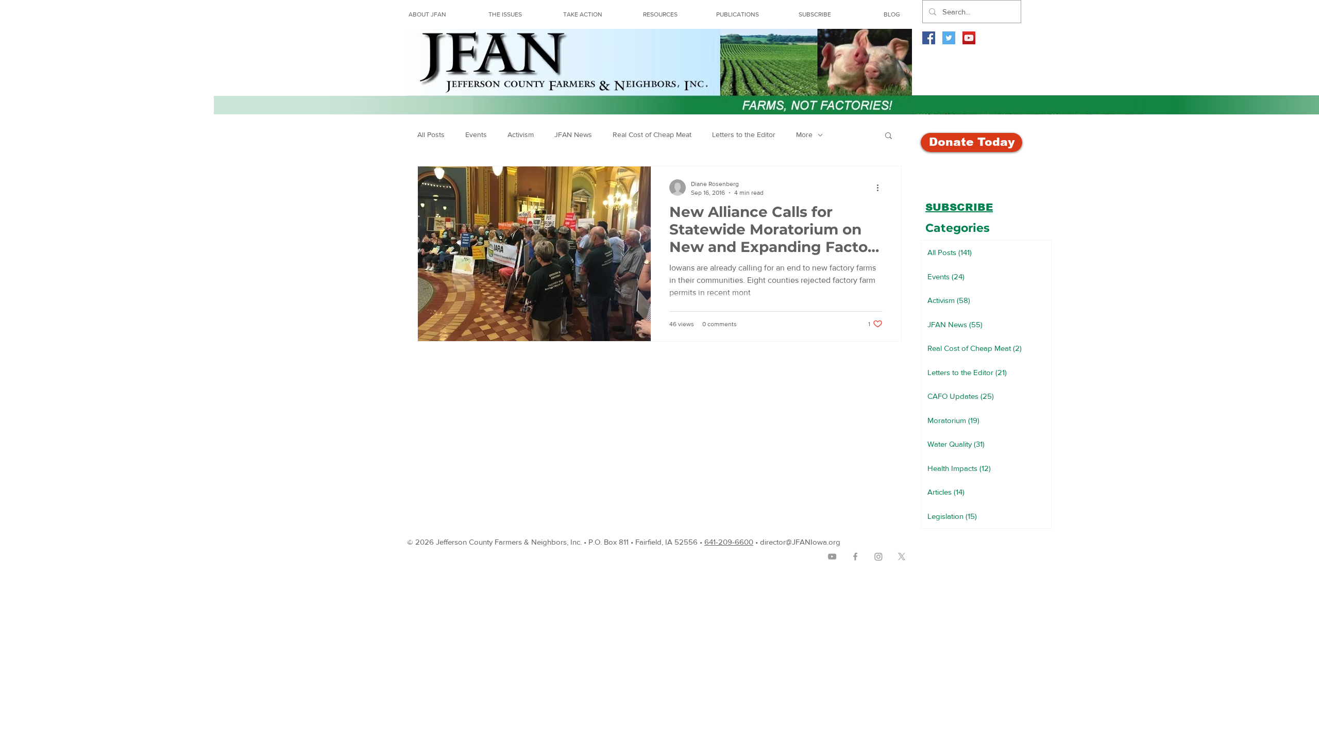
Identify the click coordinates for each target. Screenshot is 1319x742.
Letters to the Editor (743, 134)
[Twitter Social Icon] (948, 37)
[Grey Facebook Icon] (855, 556)
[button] (660, 14)
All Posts (431, 134)
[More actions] (881, 187)
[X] (902, 556)
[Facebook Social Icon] (928, 37)
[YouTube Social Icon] (968, 37)
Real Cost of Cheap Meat (652, 134)
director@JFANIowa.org (800, 541)
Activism (521, 134)
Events (476, 134)
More (804, 134)
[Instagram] (878, 556)
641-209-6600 (728, 541)
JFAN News (573, 134)
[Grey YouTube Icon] (832, 556)
